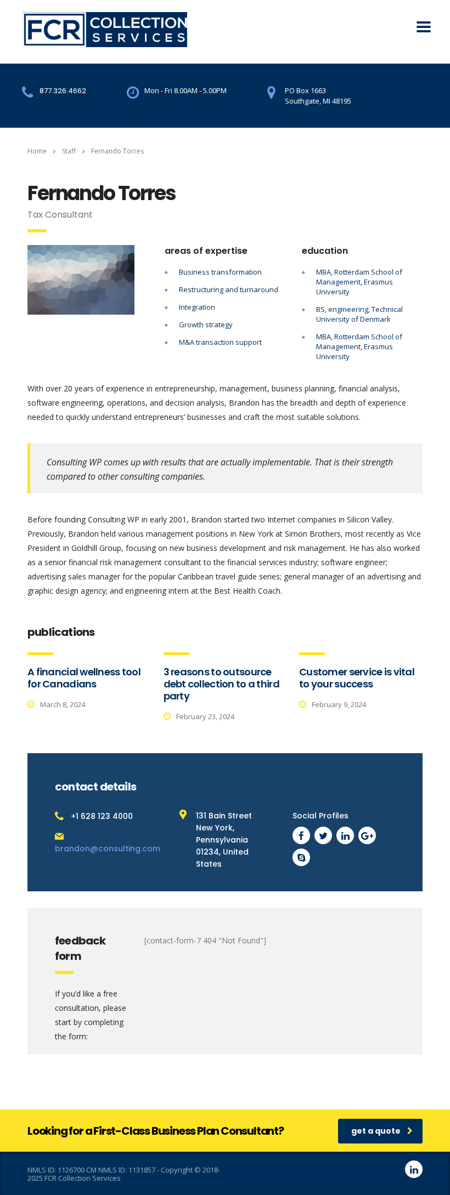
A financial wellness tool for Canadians (83, 678)
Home (37, 151)
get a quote (376, 1130)
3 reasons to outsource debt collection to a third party (221, 684)
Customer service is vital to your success (356, 678)
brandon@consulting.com (107, 848)
